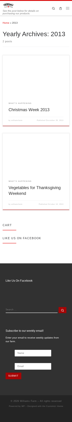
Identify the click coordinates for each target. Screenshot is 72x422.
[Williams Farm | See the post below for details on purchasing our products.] (8, 5)
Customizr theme (54, 406)
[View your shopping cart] (60, 8)
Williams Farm (28, 401)
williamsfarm (17, 120)
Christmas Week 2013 (29, 110)
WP (23, 406)
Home (6, 22)
